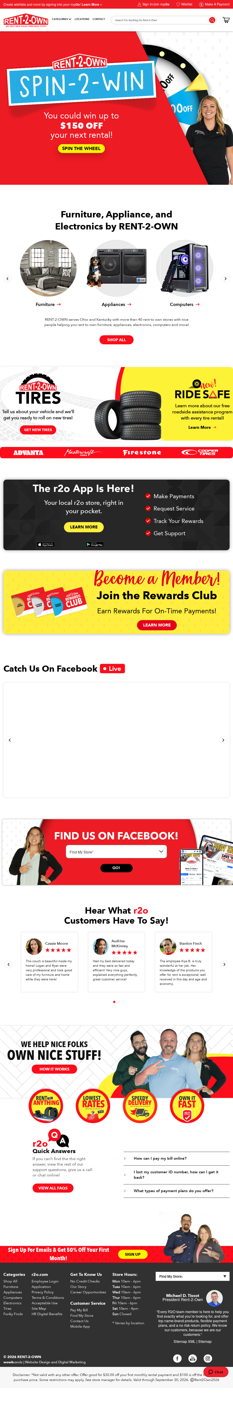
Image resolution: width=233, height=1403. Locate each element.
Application (41, 1286)
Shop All (10, 1281)
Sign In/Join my (156, 4)
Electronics (12, 1303)
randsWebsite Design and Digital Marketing (44, 1362)
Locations (82, 19)
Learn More (84, 527)
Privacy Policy (43, 1292)
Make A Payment (217, 4)
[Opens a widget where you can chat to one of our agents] (215, 1372)
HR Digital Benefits (47, 1314)
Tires (7, 1308)
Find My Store (81, 1315)
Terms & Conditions (48, 1297)
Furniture (10, 1286)
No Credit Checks (85, 1281)
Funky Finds (13, 1314)
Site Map (39, 1308)
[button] (7, 279)
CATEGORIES (60, 19)
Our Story (78, 1286)
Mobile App (80, 1326)
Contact (99, 19)
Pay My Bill (79, 1310)
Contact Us (79, 1321)
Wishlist (186, 4)
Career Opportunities (88, 1292)
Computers (12, 1297)
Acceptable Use (45, 1303)
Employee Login (45, 1281)
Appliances (12, 1292)
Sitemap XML (184, 1341)
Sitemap (205, 1341)
